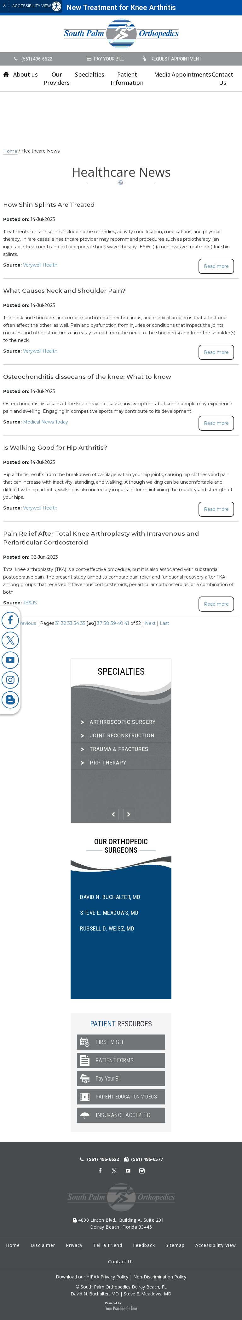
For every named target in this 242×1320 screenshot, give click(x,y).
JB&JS (30, 603)
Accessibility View (32, 6)
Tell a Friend (107, 1245)
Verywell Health (40, 265)
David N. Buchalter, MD (110, 897)
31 (57, 623)
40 (120, 623)
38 (106, 623)
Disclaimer (43, 1245)
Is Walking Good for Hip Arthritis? (55, 447)
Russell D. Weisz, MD (107, 928)
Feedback (144, 1245)
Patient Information (127, 78)
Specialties (88, 74)
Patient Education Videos (126, 1097)
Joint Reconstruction (122, 736)
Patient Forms (115, 1060)
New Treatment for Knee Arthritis (121, 7)
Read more (216, 266)
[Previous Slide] (113, 814)
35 (82, 623)
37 (99, 623)
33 (69, 623)
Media (162, 74)
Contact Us (222, 78)
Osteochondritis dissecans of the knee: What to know (87, 376)
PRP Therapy (108, 763)
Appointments (190, 74)
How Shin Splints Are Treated (49, 204)
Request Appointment (176, 58)
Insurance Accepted (123, 1115)
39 (113, 623)
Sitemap (175, 1245)
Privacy (74, 1245)
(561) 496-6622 (36, 58)
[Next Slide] (128, 814)
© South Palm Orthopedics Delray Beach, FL (121, 1287)
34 (76, 623)
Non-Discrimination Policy (159, 1277)
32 (63, 623)
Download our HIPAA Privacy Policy (92, 1277)
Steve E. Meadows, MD (109, 912)
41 (126, 623)
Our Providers (57, 78)
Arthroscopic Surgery (123, 722)
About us (25, 74)
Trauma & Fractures (119, 749)
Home (6, 74)
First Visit (110, 1042)
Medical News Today (45, 422)
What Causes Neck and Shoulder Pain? (64, 290)
